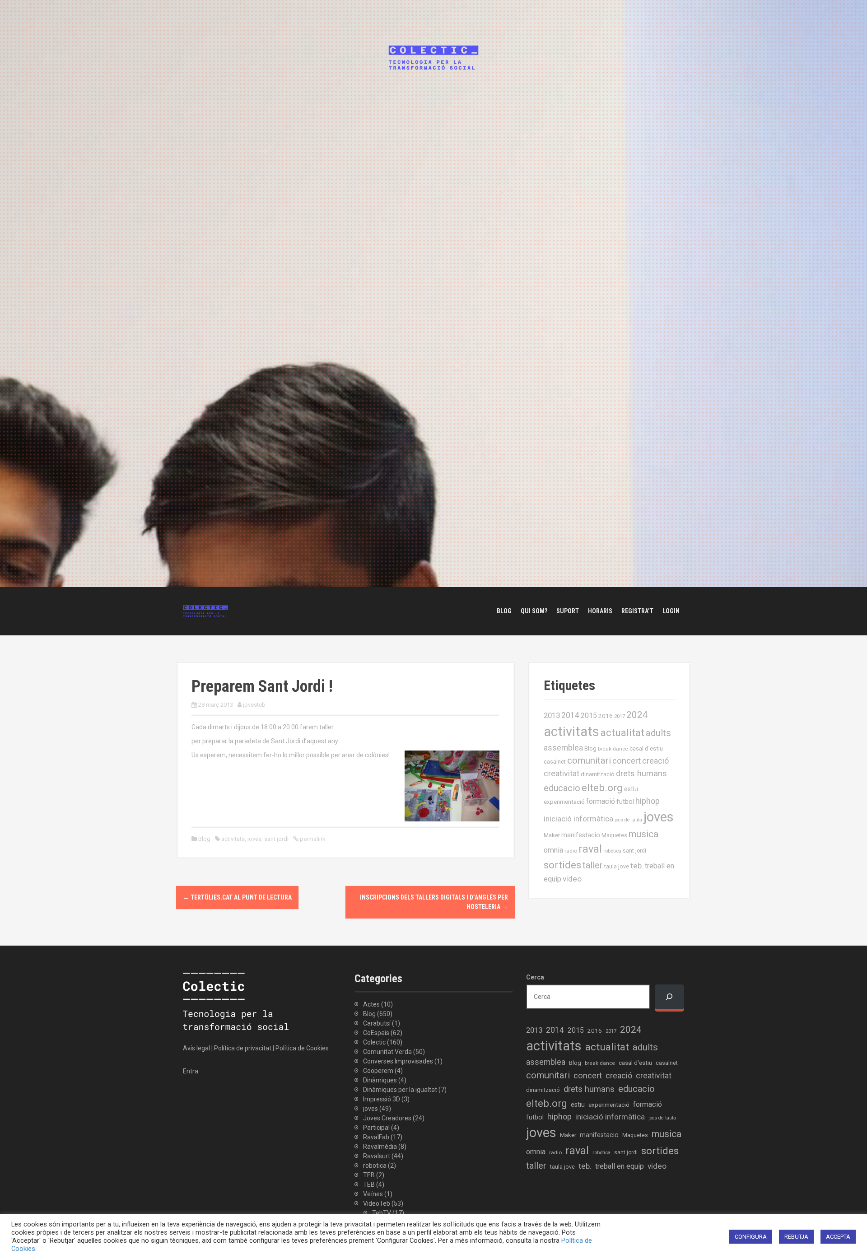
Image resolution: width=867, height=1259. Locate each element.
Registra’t (637, 611)
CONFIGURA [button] (751, 1236)
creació (655, 760)
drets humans (641, 774)
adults (658, 732)
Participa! (376, 1127)
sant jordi (276, 838)
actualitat (622, 733)
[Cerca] (669, 996)
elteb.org (602, 787)
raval (590, 849)
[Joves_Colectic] (205, 610)
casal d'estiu (646, 748)
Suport (567, 611)
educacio (562, 788)
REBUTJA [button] (796, 1236)
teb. (636, 865)
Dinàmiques (380, 1080)
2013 (552, 715)
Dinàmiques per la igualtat (400, 1089)
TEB (369, 1175)
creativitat (561, 773)
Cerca (535, 977)
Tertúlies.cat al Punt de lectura (237, 897)
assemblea (563, 747)
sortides (562, 865)
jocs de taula (628, 820)
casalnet (555, 761)
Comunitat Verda (387, 1051)
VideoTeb (376, 1203)
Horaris (600, 611)
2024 (637, 714)
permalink (312, 838)
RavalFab (376, 1137)
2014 (570, 715)
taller (593, 865)
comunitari (589, 760)
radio (570, 851)
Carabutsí (377, 1023)
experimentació (564, 801)
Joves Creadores (387, 1118)
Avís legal (196, 1048)
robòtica (612, 851)
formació (600, 801)
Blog (504, 611)
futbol (625, 801)
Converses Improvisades (398, 1061)
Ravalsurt (376, 1156)
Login (671, 611)
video (572, 878)
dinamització (598, 774)
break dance (613, 749)
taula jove (616, 866)
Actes (371, 1004)
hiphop (647, 801)
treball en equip (619, 1166)
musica (643, 834)
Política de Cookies (302, 1048)
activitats (233, 838)
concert (626, 760)
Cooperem (378, 1070)
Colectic (374, 1042)
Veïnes (373, 1194)
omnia (553, 850)
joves (254, 838)
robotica (375, 1165)
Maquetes (614, 835)
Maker (552, 835)
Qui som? (534, 611)
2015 (589, 715)
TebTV (381, 1213)
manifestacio (580, 835)
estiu (631, 789)
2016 (605, 715)
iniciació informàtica (578, 819)
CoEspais (376, 1032)
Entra (190, 1071)
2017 (619, 716)
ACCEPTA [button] (838, 1236)
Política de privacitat (242, 1048)
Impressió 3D (381, 1099)
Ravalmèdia (380, 1146)
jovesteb (254, 704)
